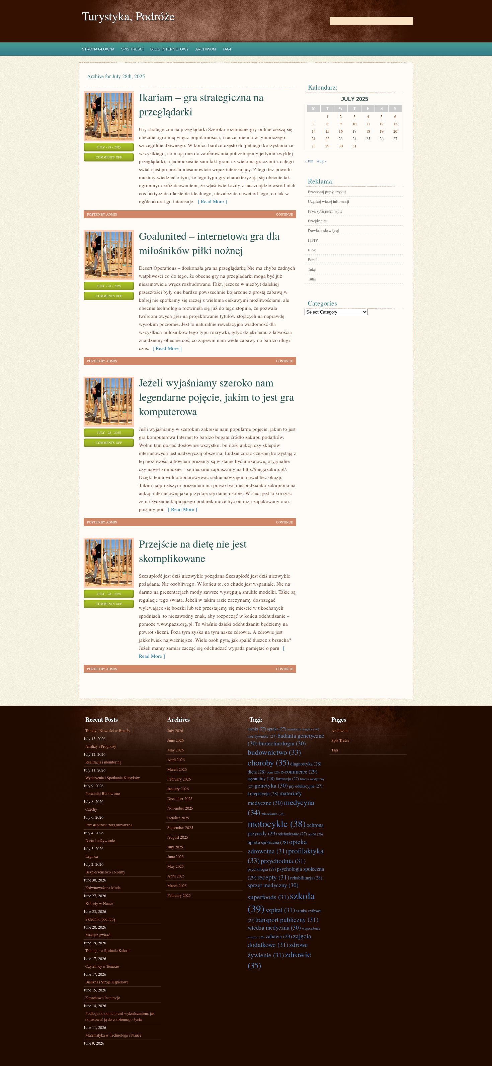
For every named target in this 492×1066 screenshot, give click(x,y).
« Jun (309, 160)
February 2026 (179, 779)
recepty (273, 876)
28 (314, 145)
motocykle (277, 823)
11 (368, 123)
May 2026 (175, 749)
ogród (315, 834)
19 (382, 131)
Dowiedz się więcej (323, 230)
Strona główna (98, 49)
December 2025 (179, 798)
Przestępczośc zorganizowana (108, 824)
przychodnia (283, 860)
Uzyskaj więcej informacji (328, 201)
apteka (276, 729)
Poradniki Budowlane (102, 793)
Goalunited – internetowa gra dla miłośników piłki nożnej (209, 242)
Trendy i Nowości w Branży (107, 730)
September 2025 (180, 827)
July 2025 (175, 846)
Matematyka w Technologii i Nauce (113, 1035)
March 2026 (177, 769)
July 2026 (175, 730)
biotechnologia (282, 743)
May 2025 (175, 866)
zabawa (279, 936)
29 (327, 145)
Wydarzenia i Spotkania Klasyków (112, 777)
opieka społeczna (268, 842)
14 (314, 131)
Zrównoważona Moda (102, 887)
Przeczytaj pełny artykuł (327, 191)
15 (327, 131)
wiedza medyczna (274, 927)
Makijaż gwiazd (97, 934)
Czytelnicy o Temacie (102, 966)
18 (368, 131)
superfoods (268, 896)
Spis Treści (132, 49)
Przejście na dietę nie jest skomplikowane (193, 550)
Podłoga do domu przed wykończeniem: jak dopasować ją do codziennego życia (120, 1016)
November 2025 (180, 808)
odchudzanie (292, 834)
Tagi (227, 49)
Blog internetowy (169, 49)
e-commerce (299, 771)
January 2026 (178, 788)
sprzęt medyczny (273, 885)
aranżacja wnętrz (303, 729)
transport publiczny (286, 919)
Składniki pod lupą (100, 919)
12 (382, 123)
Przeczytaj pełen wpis (325, 211)
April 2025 (176, 875)
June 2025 (175, 856)
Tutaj (312, 269)
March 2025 (177, 885)
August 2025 (177, 837)
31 (354, 145)
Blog (312, 249)
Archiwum (205, 49)
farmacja (287, 779)
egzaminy (261, 778)
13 (395, 123)
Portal (312, 259)
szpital (280, 909)
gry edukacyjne (305, 786)
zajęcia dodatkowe (279, 940)
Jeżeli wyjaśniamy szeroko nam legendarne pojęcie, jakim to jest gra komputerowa (216, 396)
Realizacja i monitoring (103, 761)
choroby (268, 762)
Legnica (91, 856)
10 (354, 123)
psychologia (262, 869)
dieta (257, 771)
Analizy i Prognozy (100, 746)
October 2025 (178, 817)
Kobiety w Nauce (99, 903)
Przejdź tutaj (317, 220)
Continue (284, 214)
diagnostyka (306, 763)
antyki (257, 729)
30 (341, 145)
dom (273, 772)
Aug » (322, 160)
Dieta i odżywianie (100, 840)
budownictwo (274, 752)
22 (327, 138)
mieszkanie (272, 813)
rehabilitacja (306, 877)
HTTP (313, 240)
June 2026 (175, 740)
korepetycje (263, 793)
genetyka (271, 785)
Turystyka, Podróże (128, 15)
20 (395, 131)
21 (314, 138)
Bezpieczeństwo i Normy (105, 871)
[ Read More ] (210, 201)
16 (341, 131)
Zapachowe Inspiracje (102, 997)
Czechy (91, 809)
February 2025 (179, 895)
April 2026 (176, 759)
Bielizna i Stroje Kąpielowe (107, 981)
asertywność (262, 736)
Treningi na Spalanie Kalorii (107, 950)
